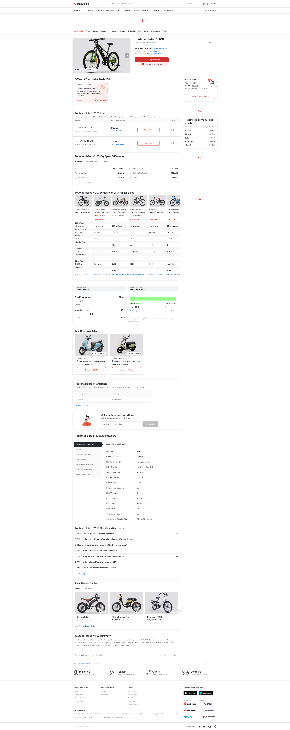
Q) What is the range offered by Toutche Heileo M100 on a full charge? (105, 539)
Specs (114, 31)
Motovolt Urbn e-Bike (119, 209)
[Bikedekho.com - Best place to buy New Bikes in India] (81, 3)
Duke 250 (98, 717)
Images (95, 31)
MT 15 (100, 714)
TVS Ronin (129, 714)
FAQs (83, 574)
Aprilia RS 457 (89, 717)
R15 (115, 714)
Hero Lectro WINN (154, 617)
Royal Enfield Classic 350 (89, 714)
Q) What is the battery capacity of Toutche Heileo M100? (99, 556)
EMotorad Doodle (99, 209)
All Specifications (108, 161)
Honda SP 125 (108, 714)
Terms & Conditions (80, 698)
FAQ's (165, 31)
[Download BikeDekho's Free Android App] (206, 693)
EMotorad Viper (83, 617)
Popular (78, 588)
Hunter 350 (77, 714)
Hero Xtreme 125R (171, 714)
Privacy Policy (79, 701)
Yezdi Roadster (146, 714)
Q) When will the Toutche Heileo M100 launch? (95, 568)
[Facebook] (199, 727)
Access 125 (121, 714)
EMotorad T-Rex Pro (173, 209)
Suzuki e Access (118, 359)
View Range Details (82, 405)
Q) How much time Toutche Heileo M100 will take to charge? (101, 545)
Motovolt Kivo (153, 209)
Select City (210, 11)
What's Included (91, 161)
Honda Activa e (83, 359)
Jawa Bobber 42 (120, 717)
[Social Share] (216, 43)
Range (146, 31)
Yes (165, 655)
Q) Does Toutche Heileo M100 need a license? (94, 533)
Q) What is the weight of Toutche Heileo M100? (95, 562)
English (190, 3)
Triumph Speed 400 (158, 714)
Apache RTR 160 (79, 717)
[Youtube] (209, 727)
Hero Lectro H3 (135, 209)
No (175, 655)
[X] (204, 727)
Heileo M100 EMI (134, 31)
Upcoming (88, 588)
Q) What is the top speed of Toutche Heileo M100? (96, 550)
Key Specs (78, 161)
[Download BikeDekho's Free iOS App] (190, 693)
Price (88, 31)
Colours (122, 31)
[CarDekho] (190, 704)
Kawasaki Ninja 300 (108, 717)
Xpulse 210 (137, 714)
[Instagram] (215, 727)
